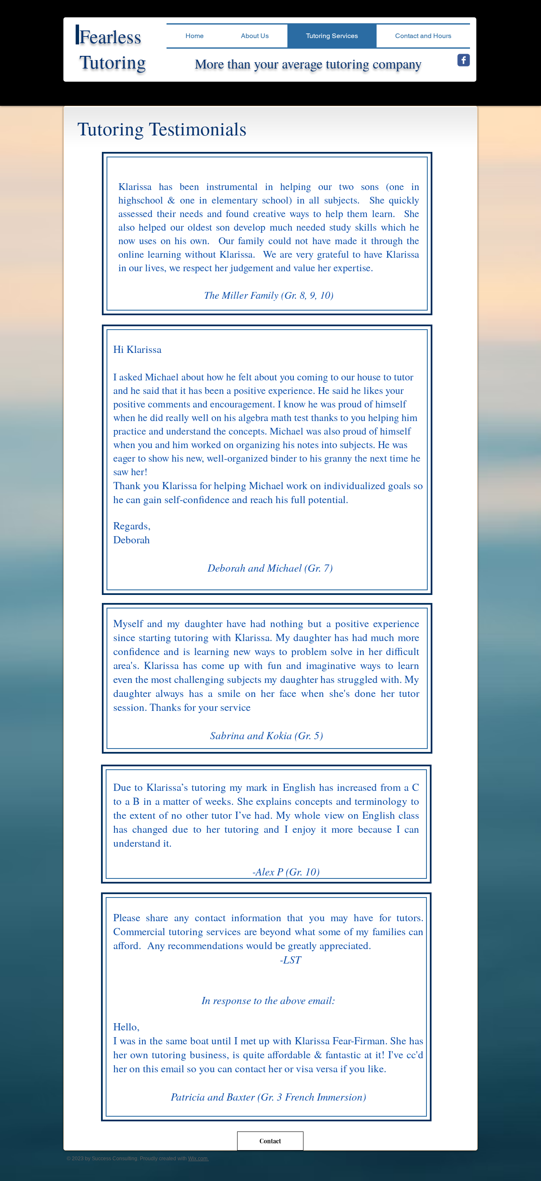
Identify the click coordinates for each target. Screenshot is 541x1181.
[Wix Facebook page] (463, 60)
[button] (254, 36)
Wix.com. (198, 1159)
